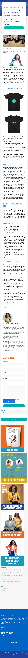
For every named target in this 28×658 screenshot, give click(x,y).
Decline (14, 31)
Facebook (3, 352)
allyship (4, 590)
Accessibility (5, 588)
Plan (12, 306)
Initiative (15, 306)
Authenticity (5, 594)
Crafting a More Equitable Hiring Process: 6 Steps (12, 569)
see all (2, 599)
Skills (7, 306)
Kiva (4, 167)
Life (10, 306)
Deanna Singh (14, 324)
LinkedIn (5, 352)
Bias (3, 597)
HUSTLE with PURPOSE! (8, 304)
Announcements (6, 592)
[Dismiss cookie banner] (23, 5)
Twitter (7, 352)
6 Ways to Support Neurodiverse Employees (11, 579)
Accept (14, 27)
